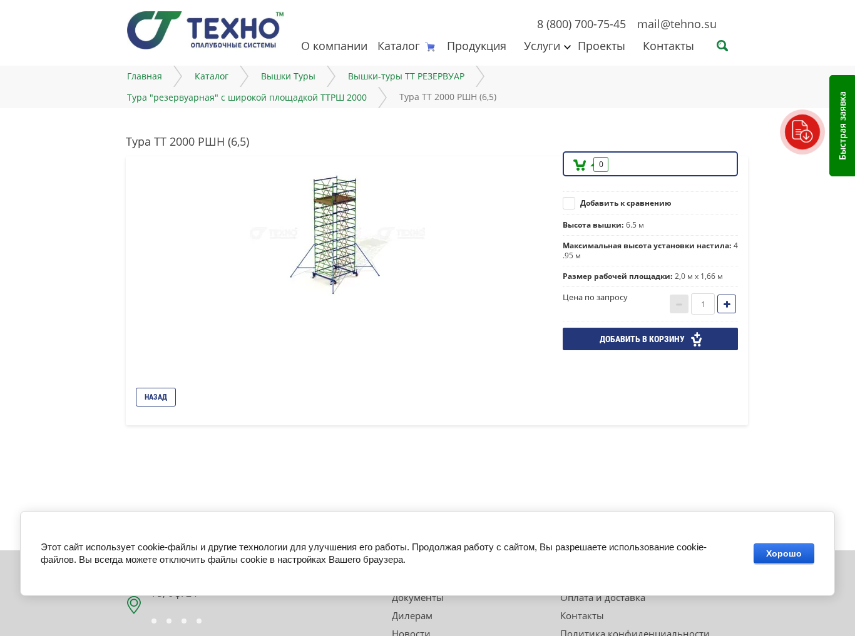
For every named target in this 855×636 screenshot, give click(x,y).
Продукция (476, 45)
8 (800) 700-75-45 (581, 23)
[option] (340, 233)
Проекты (601, 45)
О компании (334, 45)
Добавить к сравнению (625, 203)
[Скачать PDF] (802, 131)
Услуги (542, 45)
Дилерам (412, 615)
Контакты (668, 45)
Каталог (398, 45)
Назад (156, 397)
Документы (418, 597)
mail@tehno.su (677, 23)
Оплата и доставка (602, 597)
